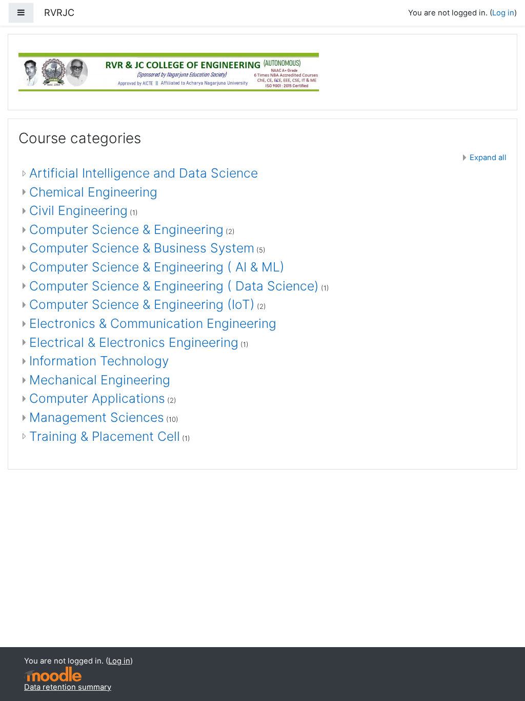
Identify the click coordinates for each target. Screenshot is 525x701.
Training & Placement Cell (104, 436)
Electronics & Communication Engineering (152, 323)
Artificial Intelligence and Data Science (143, 173)
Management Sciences (96, 417)
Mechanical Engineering (99, 379)
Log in (503, 12)
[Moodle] (53, 674)
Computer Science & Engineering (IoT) (142, 304)
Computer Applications (97, 398)
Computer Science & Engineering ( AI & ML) (157, 267)
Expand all (488, 157)
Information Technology (99, 360)
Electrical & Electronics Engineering (133, 342)
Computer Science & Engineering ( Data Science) (174, 286)
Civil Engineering (78, 210)
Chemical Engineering (93, 192)
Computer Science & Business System (141, 248)
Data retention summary (67, 687)
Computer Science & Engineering (126, 229)
